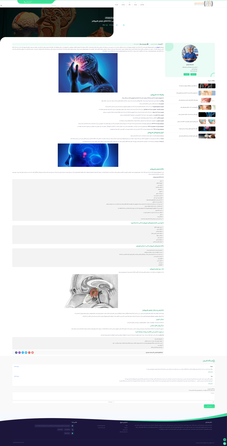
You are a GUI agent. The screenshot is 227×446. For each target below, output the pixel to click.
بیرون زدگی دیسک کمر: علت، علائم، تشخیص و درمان (188, 114)
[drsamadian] (19, 352)
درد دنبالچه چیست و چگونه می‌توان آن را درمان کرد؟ (188, 86)
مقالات (126, 425)
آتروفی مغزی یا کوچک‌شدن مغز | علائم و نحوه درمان (188, 136)
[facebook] (16, 352)
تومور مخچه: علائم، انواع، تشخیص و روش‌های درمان (188, 100)
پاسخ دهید (210, 372)
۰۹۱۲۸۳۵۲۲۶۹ (28, 2)
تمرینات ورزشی (125, 430)
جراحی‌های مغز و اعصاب (101, 425)
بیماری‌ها (108, 18)
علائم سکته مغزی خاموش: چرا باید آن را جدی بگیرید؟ (188, 129)
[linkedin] (22, 352)
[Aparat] (32, 352)
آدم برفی (14, 442)
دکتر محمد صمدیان (115, 18)
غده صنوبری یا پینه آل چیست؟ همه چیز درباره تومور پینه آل (187, 93)
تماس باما (193, 74)
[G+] (29, 353)
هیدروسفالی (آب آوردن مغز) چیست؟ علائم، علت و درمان (187, 121)
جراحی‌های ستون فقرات (124, 432)
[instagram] (224, 439)
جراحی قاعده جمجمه (101, 427)
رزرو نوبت (186, 74)
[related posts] (207, 86)
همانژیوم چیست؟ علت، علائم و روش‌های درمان (189, 107)
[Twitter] (26, 352)
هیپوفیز (158, 47)
